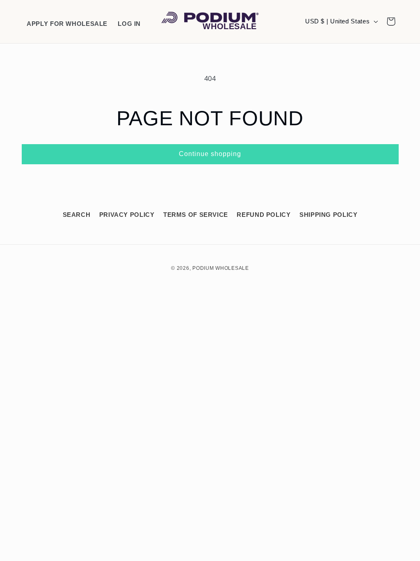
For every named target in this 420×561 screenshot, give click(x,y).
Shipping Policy (328, 215)
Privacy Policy (127, 215)
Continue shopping (210, 153)
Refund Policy (263, 215)
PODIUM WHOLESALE (220, 268)
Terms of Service (195, 215)
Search (77, 215)
